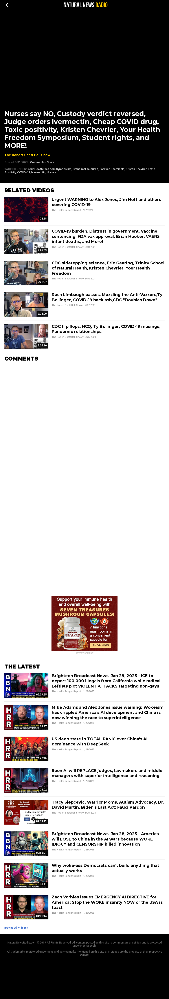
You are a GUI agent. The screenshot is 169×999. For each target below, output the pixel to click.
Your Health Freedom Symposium (49, 169)
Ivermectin (38, 172)
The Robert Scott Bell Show (27, 155)
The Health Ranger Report (66, 210)
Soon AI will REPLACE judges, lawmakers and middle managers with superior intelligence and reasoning (107, 773)
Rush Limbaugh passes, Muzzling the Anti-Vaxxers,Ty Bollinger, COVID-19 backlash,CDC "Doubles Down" (107, 297)
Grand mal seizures (85, 169)
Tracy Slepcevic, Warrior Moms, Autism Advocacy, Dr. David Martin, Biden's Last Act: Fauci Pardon (108, 805)
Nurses (51, 172)
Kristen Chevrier (136, 169)
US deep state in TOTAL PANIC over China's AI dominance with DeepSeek (99, 742)
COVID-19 (23, 172)
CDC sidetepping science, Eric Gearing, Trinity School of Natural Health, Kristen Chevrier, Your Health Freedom (108, 268)
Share (51, 162)
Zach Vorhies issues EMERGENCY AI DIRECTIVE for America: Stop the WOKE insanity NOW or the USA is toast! (107, 902)
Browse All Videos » (16, 927)
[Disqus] (84, 420)
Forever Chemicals (111, 169)
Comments (37, 162)
